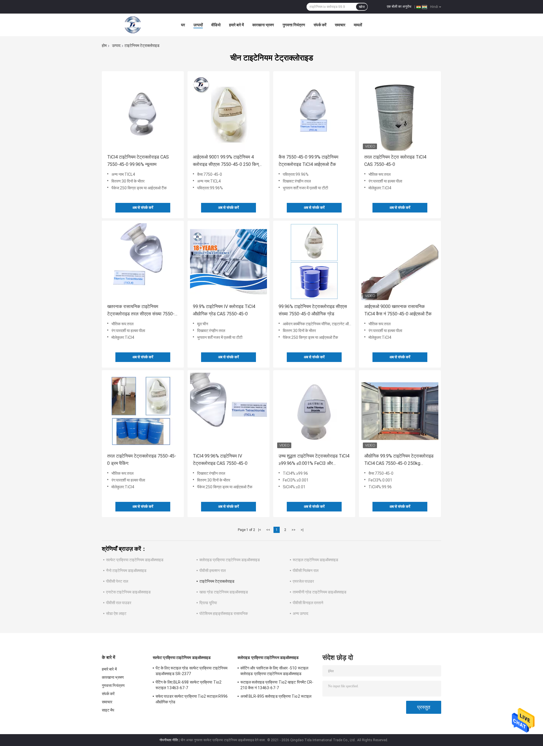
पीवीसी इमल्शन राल (212, 570)
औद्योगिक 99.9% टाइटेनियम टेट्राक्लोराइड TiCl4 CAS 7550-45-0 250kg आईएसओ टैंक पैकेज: (399, 460)
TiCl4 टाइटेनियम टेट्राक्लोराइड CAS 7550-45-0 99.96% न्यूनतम (138, 160)
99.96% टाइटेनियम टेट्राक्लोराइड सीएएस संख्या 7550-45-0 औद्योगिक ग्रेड (313, 310)
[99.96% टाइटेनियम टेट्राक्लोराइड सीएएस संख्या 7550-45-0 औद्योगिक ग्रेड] (314, 261)
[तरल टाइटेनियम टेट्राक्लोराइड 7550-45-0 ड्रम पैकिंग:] (142, 411)
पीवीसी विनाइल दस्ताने (308, 602)
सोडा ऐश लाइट (116, 613)
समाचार (340, 25)
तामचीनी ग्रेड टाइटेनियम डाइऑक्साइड (319, 592)
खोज (362, 7)
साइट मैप (108, 710)
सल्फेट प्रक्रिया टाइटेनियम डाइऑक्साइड (134, 560)
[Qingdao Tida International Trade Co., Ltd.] (133, 24)
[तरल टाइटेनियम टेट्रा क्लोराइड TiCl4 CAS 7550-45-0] (399, 112)
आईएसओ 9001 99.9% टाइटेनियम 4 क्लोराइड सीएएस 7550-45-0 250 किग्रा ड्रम (227, 161)
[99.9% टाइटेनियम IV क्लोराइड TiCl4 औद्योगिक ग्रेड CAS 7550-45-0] (228, 261)
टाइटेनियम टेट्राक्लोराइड (216, 581)
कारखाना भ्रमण (263, 25)
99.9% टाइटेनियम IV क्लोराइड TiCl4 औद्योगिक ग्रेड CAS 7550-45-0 (224, 310)
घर (183, 25)
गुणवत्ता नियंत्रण (294, 25)
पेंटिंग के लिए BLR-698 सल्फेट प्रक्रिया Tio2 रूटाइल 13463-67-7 (188, 685)
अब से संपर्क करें (142, 207)
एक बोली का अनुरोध (399, 6)
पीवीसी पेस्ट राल (117, 581)
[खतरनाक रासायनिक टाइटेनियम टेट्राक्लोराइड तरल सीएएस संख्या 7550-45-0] (142, 261)
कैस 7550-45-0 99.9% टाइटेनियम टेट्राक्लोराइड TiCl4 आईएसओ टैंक (308, 160)
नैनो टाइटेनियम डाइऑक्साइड (126, 570)
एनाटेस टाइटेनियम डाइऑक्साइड (128, 592)
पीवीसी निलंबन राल (305, 570)
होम (104, 45)
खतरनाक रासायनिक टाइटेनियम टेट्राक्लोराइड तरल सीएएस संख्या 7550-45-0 (140, 311)
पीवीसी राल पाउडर (118, 602)
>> (294, 530)
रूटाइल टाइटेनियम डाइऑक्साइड (315, 560)
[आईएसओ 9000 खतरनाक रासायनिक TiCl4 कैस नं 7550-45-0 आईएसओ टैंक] (399, 261)
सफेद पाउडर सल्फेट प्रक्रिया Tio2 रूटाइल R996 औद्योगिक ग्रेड (192, 699)
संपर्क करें (320, 25)
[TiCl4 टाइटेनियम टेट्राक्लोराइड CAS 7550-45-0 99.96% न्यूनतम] (142, 112)
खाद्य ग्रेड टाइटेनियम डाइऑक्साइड (223, 592)
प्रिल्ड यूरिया (208, 602)
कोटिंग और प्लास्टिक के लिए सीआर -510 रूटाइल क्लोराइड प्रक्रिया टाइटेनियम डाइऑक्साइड (274, 671)
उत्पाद (116, 45)
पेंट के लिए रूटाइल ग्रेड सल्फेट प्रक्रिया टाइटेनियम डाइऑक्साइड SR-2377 (191, 671)
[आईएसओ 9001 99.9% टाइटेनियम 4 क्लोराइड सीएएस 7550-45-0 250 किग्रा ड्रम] (228, 112)
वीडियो (216, 25)
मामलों (358, 25)
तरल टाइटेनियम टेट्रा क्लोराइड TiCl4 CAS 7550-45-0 (395, 160)
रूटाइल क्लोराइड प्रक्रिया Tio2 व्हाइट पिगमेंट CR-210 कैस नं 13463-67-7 (276, 685)
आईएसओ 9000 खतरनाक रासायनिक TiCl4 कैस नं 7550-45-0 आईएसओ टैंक (398, 310)
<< (268, 530)
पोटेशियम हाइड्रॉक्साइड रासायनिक (223, 613)
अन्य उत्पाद (300, 613)
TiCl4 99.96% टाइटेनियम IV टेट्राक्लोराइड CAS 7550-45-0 (220, 459)
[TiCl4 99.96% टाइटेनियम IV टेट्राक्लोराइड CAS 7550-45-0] (228, 411)
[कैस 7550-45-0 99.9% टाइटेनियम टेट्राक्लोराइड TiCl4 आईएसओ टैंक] (314, 112)
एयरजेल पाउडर (303, 581)
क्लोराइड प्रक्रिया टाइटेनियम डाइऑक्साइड (229, 560)
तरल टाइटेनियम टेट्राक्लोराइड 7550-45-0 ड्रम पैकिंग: (141, 459)
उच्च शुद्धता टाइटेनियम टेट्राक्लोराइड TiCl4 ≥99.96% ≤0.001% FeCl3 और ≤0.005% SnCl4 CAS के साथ (314, 460)
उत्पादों (198, 25)
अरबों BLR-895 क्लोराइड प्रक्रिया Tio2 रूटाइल (275, 696)
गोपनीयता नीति (169, 740)
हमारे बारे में (236, 25)
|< (259, 530)
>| (302, 530)
